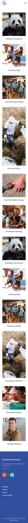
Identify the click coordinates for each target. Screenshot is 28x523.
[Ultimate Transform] (14, 24)
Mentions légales (7, 495)
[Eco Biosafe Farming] (14, 216)
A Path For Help (14, 70)
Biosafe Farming (14, 444)
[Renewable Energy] (14, 397)
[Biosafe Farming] (14, 429)
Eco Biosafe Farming (14, 231)
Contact (4, 489)
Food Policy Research (14, 381)
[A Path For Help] (14, 55)
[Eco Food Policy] (14, 136)
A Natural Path (14, 294)
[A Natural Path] (14, 279)
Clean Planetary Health (13, 102)
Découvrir (5, 468)
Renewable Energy (14, 412)
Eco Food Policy (14, 168)
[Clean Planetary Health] (14, 87)
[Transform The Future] (14, 248)
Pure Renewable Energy (14, 200)
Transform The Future (14, 263)
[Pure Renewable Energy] (14, 185)
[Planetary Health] (14, 311)
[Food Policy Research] (14, 354)
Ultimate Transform (14, 39)
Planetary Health (14, 326)
